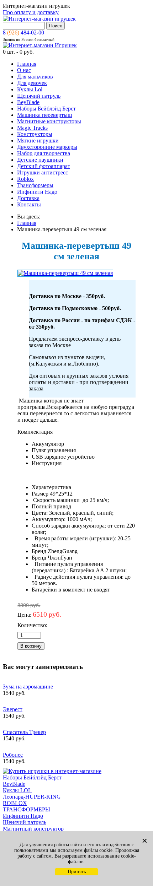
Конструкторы (34, 134)
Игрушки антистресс (42, 172)
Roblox (25, 179)
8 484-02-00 (23, 32)
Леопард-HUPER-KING (32, 797)
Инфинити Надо (37, 192)
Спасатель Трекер (24, 732)
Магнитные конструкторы (49, 121)
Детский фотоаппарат (43, 166)
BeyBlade (28, 102)
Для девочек (32, 83)
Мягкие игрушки (38, 140)
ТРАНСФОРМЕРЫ (26, 809)
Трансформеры (35, 185)
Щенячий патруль (38, 96)
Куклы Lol (29, 89)
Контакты (29, 204)
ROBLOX (15, 803)
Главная (26, 64)
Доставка (28, 198)
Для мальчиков (35, 77)
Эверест (12, 709)
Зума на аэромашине (28, 687)
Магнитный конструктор (33, 829)
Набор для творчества (43, 153)
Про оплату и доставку (31, 12)
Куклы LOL (17, 790)
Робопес (13, 755)
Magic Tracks (32, 128)
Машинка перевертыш (44, 115)
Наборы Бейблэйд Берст (46, 109)
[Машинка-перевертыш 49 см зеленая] (65, 273)
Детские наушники (40, 160)
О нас (24, 70)
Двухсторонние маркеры (47, 147)
